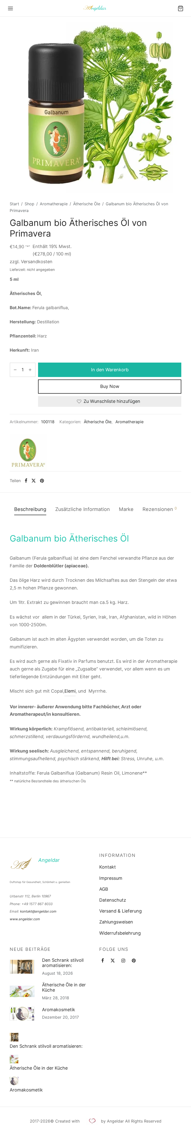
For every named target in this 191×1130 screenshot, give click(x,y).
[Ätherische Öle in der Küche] (14, 1059)
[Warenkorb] (181, 8)
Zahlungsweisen (116, 921)
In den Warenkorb (110, 369)
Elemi (70, 691)
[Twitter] (112, 960)
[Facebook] (26, 480)
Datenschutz (112, 900)
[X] (33, 480)
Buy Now (109, 386)
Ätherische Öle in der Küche (64, 987)
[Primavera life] (28, 452)
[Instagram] (123, 960)
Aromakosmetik (58, 1009)
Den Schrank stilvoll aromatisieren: (63, 963)
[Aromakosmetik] (14, 1081)
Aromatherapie (54, 203)
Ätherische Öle (86, 203)
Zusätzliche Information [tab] (82, 509)
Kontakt (107, 867)
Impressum (110, 878)
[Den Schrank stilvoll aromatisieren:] (14, 1037)
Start (14, 203)
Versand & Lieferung (120, 911)
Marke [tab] (126, 509)
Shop (29, 203)
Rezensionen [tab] (160, 509)
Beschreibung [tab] (30, 509)
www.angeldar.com (25, 919)
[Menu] (10, 8)
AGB (103, 889)
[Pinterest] (42, 480)
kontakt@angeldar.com (38, 911)
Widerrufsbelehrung (120, 933)
